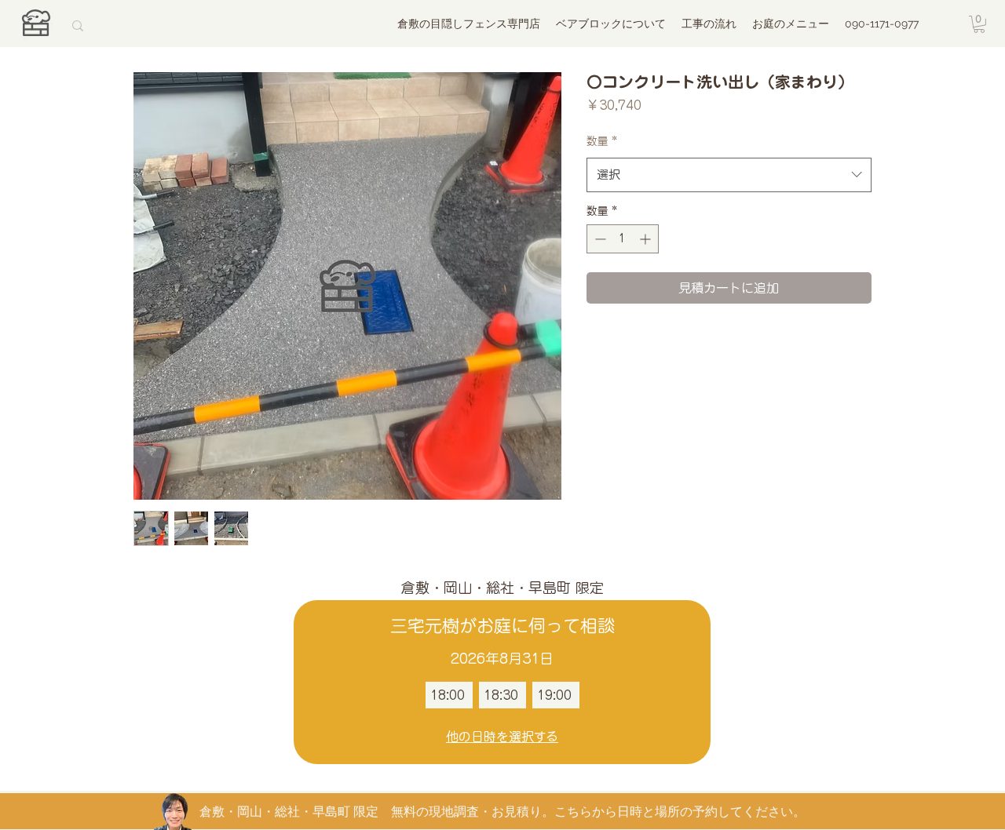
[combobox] (729, 175)
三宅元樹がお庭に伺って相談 (502, 626)
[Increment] (646, 239)
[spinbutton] (622, 239)
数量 (602, 141)
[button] (979, 24)
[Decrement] (598, 239)
